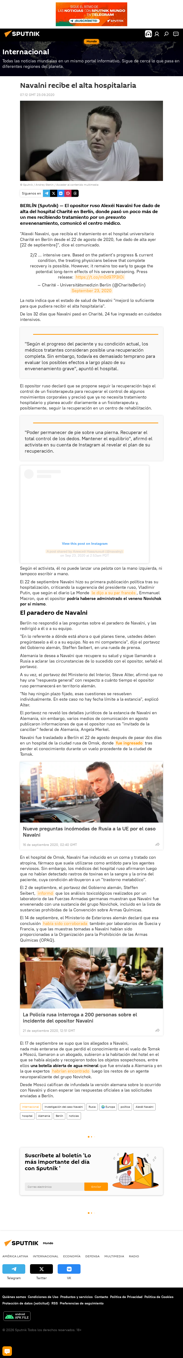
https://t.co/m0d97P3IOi (100, 277)
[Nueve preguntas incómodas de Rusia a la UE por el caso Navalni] (91, 792)
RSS (54, 1303)
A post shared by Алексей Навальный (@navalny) (85, 551)
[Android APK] (17, 1316)
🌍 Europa (108, 1106)
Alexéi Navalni (144, 1106)
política (125, 1106)
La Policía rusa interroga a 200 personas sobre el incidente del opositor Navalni (80, 1017)
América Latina (15, 1256)
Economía (72, 1256)
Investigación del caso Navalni (64, 1106)
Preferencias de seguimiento (82, 1303)
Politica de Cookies (158, 1297)
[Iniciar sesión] (157, 34)
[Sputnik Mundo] (23, 38)
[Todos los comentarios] (7, 1351)
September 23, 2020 (92, 290)
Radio (134, 1256)
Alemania (44, 1116)
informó (45, 893)
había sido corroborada (65, 923)
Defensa (92, 1256)
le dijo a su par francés (114, 592)
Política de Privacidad (126, 1297)
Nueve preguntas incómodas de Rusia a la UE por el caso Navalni (89, 831)
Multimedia (114, 1256)
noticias (74, 1116)
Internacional (30, 1106)
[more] (157, 844)
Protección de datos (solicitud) (26, 1303)
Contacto (101, 1297)
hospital (27, 1116)
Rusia (92, 1106)
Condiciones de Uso (43, 1297)
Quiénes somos (14, 1297)
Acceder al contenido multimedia (77, 184)
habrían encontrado (70, 1071)
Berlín (59, 1116)
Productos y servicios (76, 1297)
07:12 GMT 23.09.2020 (37, 95)
